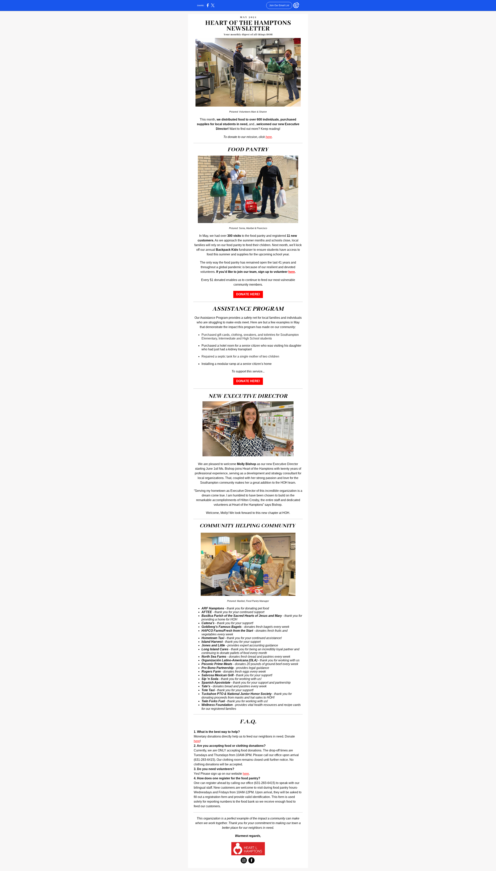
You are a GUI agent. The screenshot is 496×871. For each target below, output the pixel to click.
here (269, 137)
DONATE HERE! (248, 294)
